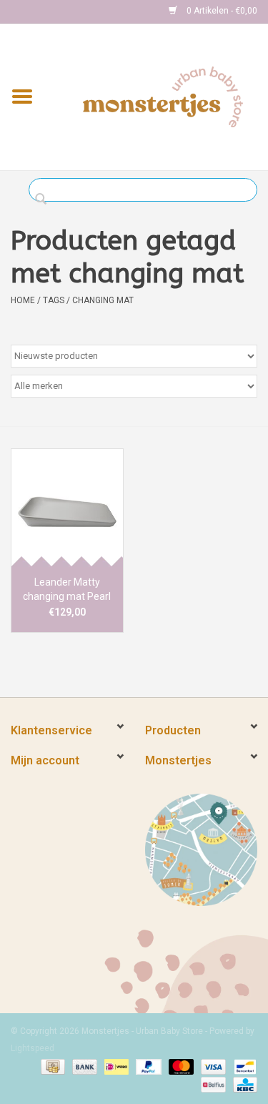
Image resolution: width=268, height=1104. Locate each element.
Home (23, 300)
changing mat (103, 300)
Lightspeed (32, 1048)
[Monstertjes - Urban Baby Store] (163, 96)
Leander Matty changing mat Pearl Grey (67, 589)
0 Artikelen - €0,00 (220, 11)
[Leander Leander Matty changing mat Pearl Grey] (67, 507)
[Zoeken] (45, 199)
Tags (53, 300)
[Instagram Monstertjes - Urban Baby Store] (72, 11)
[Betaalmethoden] (51, 1066)
